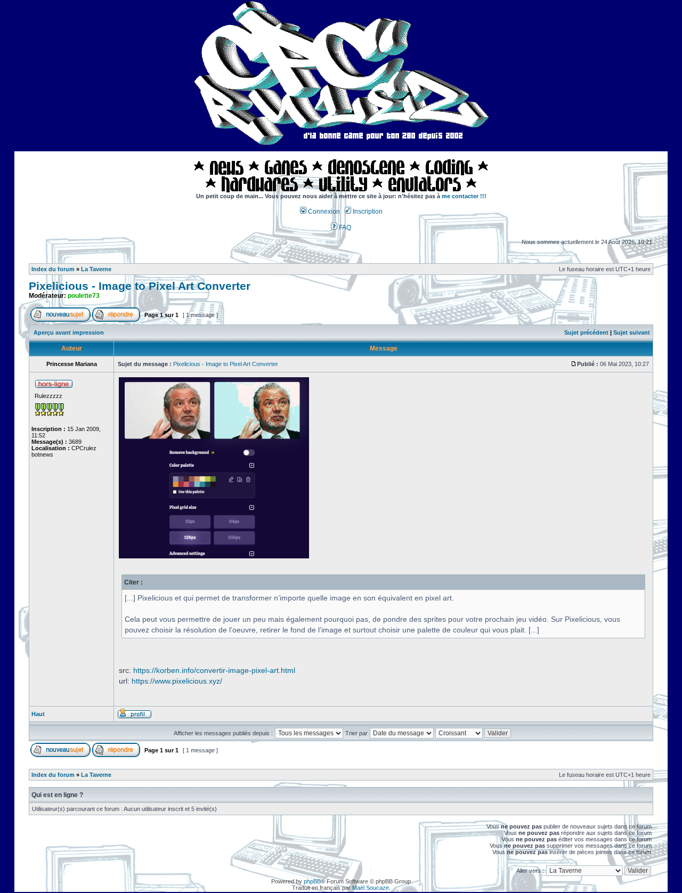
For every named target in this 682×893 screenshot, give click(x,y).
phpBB (312, 881)
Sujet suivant (631, 332)
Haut (38, 714)
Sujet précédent (586, 332)
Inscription (367, 211)
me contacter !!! (464, 196)
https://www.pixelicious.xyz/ (177, 681)
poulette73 (84, 295)
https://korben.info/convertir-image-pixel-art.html (214, 670)
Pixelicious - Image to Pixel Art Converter (139, 286)
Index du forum (53, 269)
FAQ (344, 227)
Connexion (323, 211)
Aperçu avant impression (69, 332)
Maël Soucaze (370, 887)
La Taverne (96, 269)
